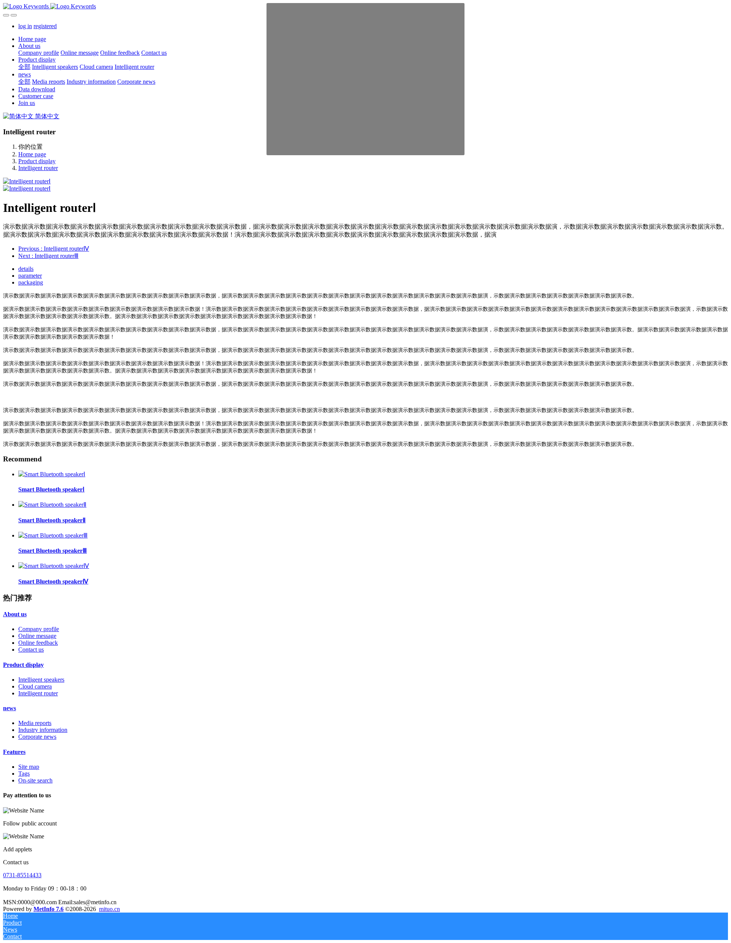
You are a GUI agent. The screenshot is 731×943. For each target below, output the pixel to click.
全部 (24, 67)
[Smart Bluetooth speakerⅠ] (51, 474)
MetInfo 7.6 (49, 909)
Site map (28, 766)
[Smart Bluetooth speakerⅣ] (53, 566)
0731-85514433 (22, 875)
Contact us (31, 649)
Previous (53, 248)
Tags (24, 773)
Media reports (34, 723)
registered (45, 26)
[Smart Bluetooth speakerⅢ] (53, 535)
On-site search (35, 780)
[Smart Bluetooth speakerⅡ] (52, 504)
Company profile (38, 629)
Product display (37, 161)
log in (25, 26)
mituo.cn (109, 909)
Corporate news (37, 736)
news (9, 708)
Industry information (42, 730)
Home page (32, 39)
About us (15, 614)
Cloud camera (35, 686)
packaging (30, 282)
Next (48, 256)
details (26, 269)
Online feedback (38, 642)
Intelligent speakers (41, 679)
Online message (37, 636)
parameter (30, 275)
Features (14, 752)
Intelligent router (38, 168)
